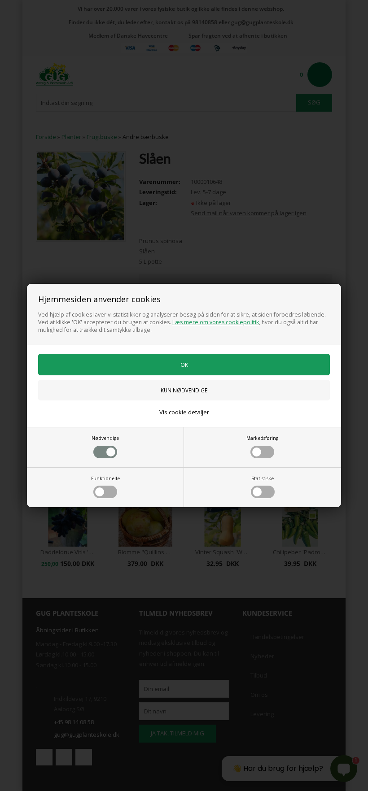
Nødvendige (105, 438)
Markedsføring (262, 438)
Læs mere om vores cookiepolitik (215, 322)
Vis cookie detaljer (184, 412)
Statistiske (262, 478)
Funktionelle (105, 478)
